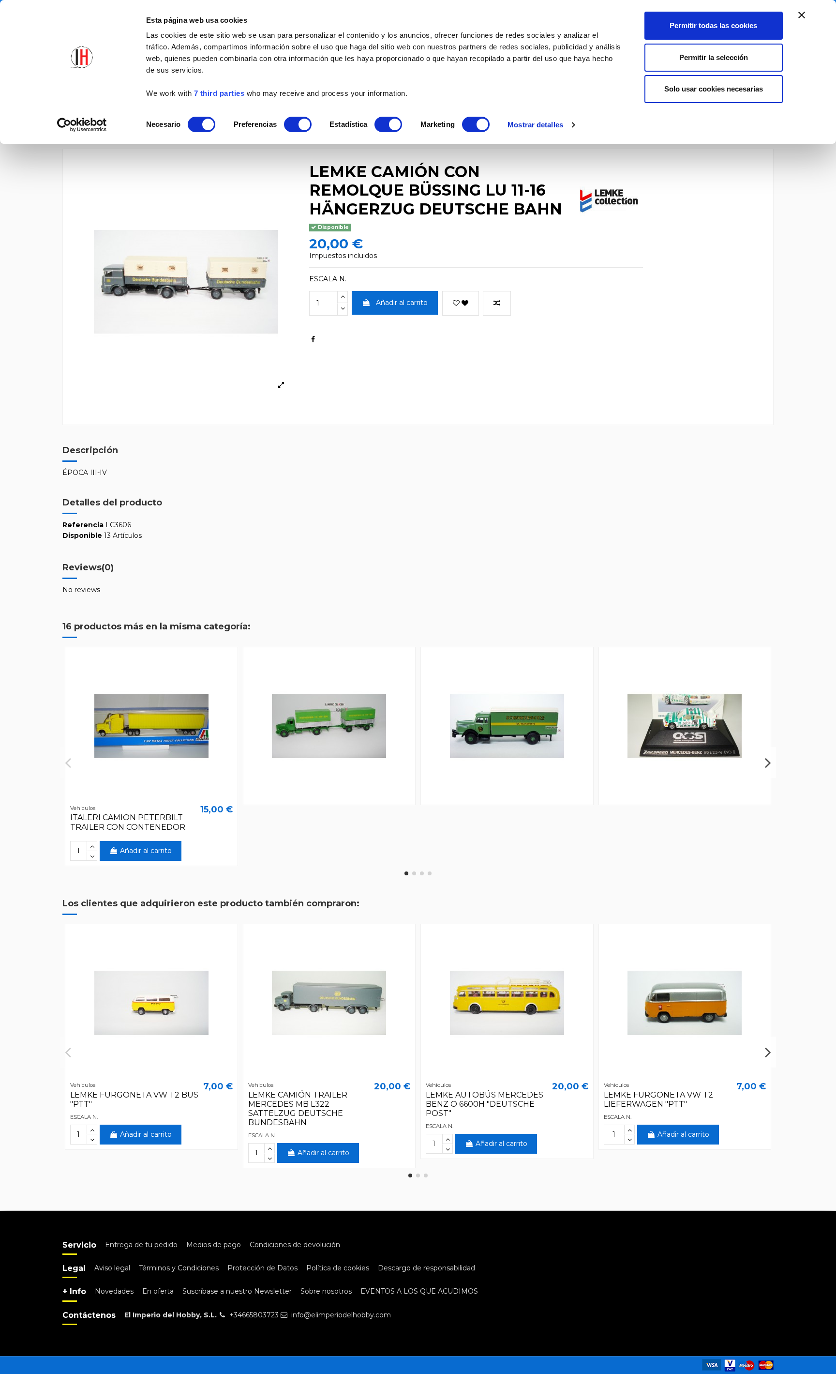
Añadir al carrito (402, 302)
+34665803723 (254, 1315)
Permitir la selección (713, 57)
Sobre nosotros (326, 1291)
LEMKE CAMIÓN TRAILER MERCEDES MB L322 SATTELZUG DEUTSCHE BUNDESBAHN (297, 1109)
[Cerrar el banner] (801, 15)
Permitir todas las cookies (713, 25)
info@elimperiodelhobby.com (341, 1315)
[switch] (298, 124)
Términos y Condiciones (179, 1268)
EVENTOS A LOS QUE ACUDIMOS (419, 1291)
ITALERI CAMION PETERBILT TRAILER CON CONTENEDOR (127, 822)
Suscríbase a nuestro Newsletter (237, 1291)
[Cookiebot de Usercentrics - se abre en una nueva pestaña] (82, 125)
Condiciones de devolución (295, 1244)
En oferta (158, 1291)
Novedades (114, 1291)
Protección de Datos (262, 1268)
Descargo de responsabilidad (426, 1268)
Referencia (83, 524)
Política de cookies (337, 1268)
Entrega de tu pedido (141, 1244)
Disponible (82, 535)
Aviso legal (112, 1268)
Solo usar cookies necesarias (713, 89)
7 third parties (219, 93)
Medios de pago (213, 1244)
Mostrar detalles (535, 125)
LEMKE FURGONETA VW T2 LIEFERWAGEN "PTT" (658, 1099)
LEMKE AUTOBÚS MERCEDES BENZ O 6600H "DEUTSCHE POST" (484, 1104)
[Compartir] (313, 339)
